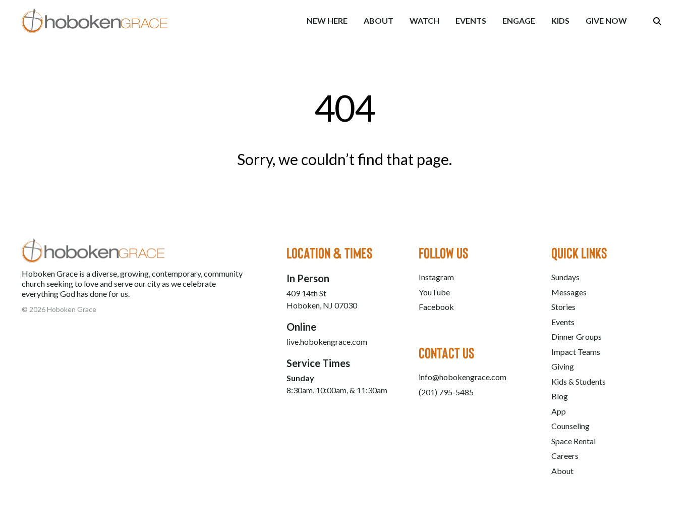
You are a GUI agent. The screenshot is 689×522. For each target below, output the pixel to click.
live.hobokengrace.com (326, 341)
